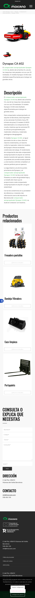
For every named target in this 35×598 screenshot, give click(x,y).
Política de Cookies (8, 561)
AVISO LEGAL (6, 565)
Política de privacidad (8, 557)
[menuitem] (30, 5)
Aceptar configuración (18, 587)
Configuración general (18, 594)
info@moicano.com (9, 495)
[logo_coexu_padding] (14, 5)
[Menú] (30, 5)
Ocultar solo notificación (17, 591)
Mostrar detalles (18, 262)
